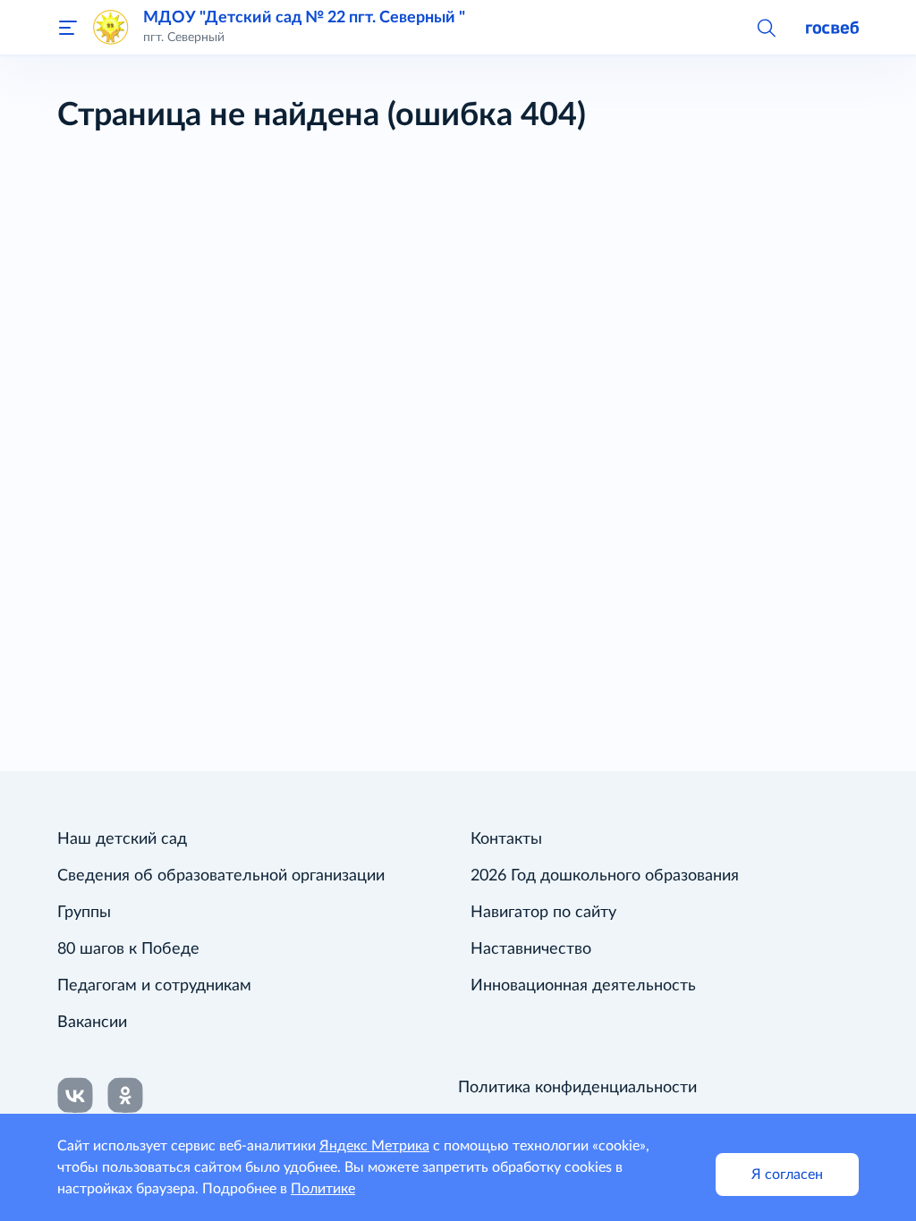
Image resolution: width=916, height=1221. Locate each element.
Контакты (506, 839)
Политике (323, 1189)
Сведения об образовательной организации (221, 876)
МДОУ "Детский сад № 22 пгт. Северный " (304, 17)
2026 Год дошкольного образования (605, 876)
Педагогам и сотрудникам (154, 986)
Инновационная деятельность (583, 986)
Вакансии (92, 1023)
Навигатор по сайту (543, 913)
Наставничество (531, 949)
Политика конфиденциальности (577, 1088)
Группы (84, 913)
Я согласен (787, 1174)
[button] (765, 27)
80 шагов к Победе (128, 949)
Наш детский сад (122, 839)
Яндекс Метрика (374, 1146)
